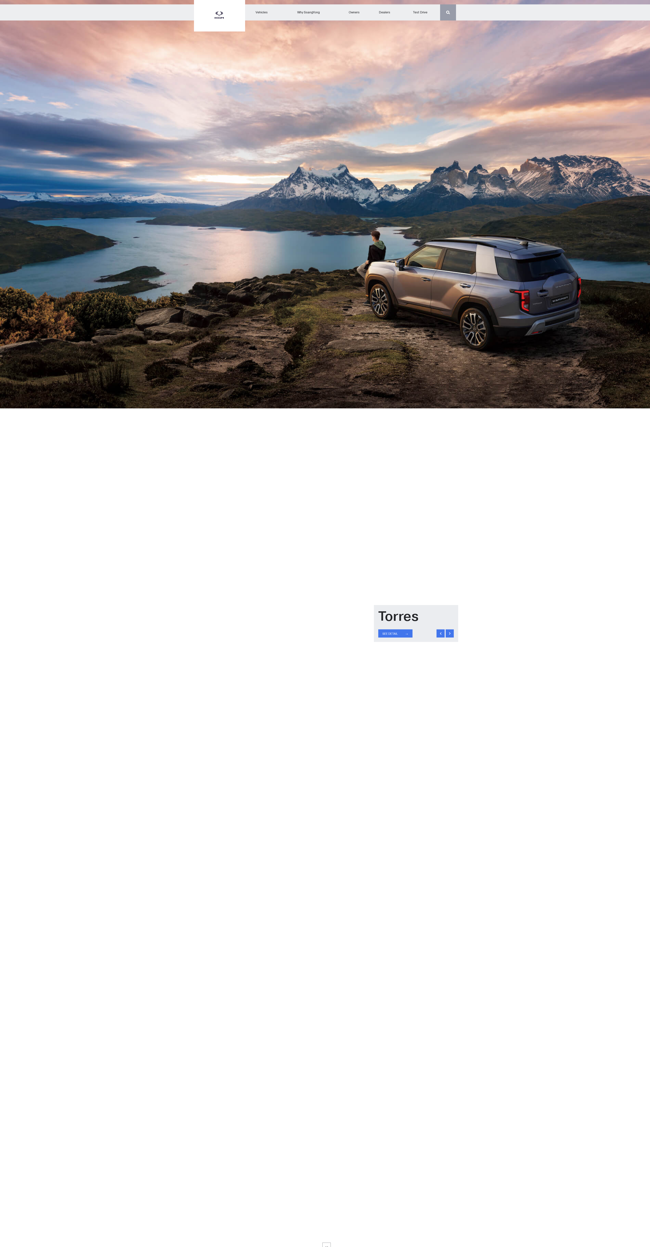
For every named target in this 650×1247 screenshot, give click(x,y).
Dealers (384, 12)
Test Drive (420, 12)
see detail (395, 633)
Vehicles (262, 12)
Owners (354, 12)
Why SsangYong (308, 12)
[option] (325, 623)
